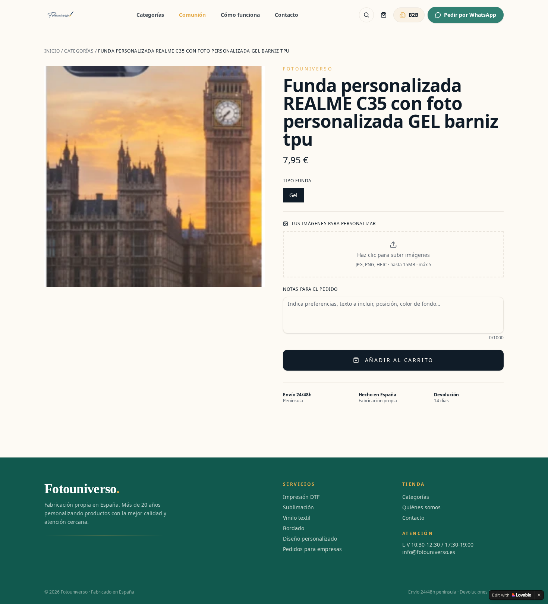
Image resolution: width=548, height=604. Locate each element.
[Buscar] (366, 14)
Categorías (150, 14)
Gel (293, 195)
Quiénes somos (421, 507)
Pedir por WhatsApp (470, 14)
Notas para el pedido (310, 289)
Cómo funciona (240, 14)
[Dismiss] (539, 595)
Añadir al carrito (399, 360)
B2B (413, 14)
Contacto (286, 14)
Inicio (52, 51)
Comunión (192, 14)
